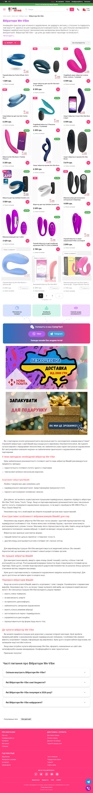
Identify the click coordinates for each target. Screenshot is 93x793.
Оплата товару (52, 738)
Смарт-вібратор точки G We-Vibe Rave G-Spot (77, 117)
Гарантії (50, 762)
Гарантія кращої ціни (54, 743)
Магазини (5, 743)
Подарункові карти (54, 759)
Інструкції (5, 762)
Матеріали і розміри (9, 759)
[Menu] (4, 9)
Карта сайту (51, 765)
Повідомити (24, 288)
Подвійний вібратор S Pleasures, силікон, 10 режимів (44, 125)
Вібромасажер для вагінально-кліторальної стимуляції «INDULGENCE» (74, 199)
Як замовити (60, 1)
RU (9, 1)
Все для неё (26, 719)
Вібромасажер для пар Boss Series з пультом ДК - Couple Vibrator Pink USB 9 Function (77, 283)
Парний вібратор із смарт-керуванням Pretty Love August (74, 240)
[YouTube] (52, 774)
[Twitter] (41, 774)
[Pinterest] (57, 774)
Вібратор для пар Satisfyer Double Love (16, 198)
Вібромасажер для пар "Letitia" (13, 237)
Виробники (6, 757)
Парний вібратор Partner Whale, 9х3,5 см (16, 76)
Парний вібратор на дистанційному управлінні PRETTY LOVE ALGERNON (45, 244)
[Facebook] (36, 774)
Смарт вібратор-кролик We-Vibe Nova (46, 165)
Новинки (5, 746)
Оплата (68, 1)
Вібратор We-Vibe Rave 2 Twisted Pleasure (14, 158)
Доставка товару (53, 735)
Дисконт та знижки (54, 741)
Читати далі (7, 36)
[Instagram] (46, 774)
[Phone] (79, 9)
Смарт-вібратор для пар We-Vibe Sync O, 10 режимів (46, 84)
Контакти (87, 1)
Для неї (15, 16)
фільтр (10, 43)
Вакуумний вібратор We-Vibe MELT (45, 284)
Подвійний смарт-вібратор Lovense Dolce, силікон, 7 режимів (76, 76)
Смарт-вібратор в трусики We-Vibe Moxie (76, 158)
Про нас (5, 735)
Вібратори (23, 16)
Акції (52, 1)
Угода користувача (46, 787)
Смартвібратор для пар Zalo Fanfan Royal (15, 117)
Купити (27, 81)
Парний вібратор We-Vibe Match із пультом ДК (14, 283)
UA (6, 1)
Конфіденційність (77, 1)
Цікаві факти (6, 765)
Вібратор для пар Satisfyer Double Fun (46, 204)
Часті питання (52, 757)
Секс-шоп (6, 16)
